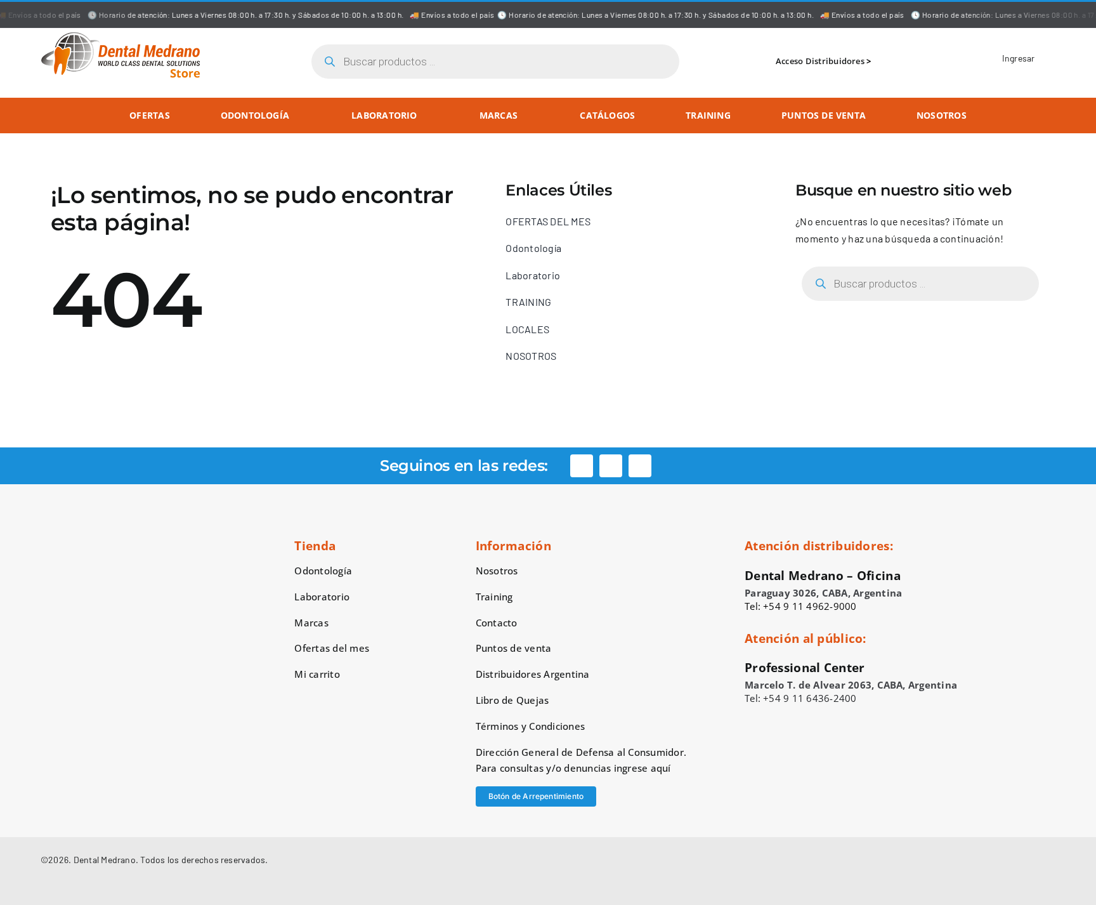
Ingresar (1018, 58)
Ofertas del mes (331, 648)
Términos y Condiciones (530, 726)
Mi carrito (316, 674)
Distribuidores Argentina (533, 674)
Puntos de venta (514, 648)
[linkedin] (640, 465)
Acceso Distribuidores (820, 61)
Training (494, 596)
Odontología (323, 570)
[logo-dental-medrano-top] (120, 36)
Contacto (497, 622)
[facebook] (581, 465)
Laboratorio (321, 596)
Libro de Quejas (512, 700)
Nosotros (497, 570)
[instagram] (610, 465)
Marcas (311, 622)
